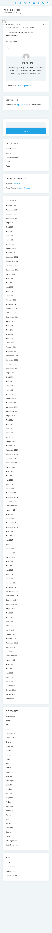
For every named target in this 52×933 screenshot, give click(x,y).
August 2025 (10, 223)
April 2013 (9, 626)
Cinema (8, 729)
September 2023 (12, 317)
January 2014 (11, 587)
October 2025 (11, 214)
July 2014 (9, 561)
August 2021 (10, 415)
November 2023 (12, 308)
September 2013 (12, 604)
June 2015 (9, 536)
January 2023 (11, 351)
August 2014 (10, 557)
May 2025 (9, 235)
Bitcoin (8, 725)
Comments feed (12, 871)
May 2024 (9, 287)
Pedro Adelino (26, 63)
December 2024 (12, 257)
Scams (8, 153)
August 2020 (10, 467)
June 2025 (9, 231)
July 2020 (9, 471)
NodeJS (9, 785)
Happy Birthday (24, 188)
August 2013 (10, 608)
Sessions (9, 828)
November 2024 (12, 261)
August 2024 (10, 274)
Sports (8, 832)
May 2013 (9, 621)
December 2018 (12, 527)
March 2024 (10, 295)
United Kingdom (12, 845)
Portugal (9, 793)
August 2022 (10, 373)
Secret (8, 823)
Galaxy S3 (16, 183)
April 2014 (9, 574)
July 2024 (9, 278)
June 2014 (9, 566)
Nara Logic (10, 780)
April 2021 (9, 433)
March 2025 (10, 244)
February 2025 (11, 248)
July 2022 (9, 377)
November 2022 (12, 360)
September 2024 (12, 270)
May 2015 (9, 540)
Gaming (8, 759)
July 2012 (9, 664)
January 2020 (11, 493)
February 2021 (11, 441)
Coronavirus (10, 733)
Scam (8, 819)
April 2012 (9, 677)
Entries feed (10, 867)
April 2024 (9, 291)
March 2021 (10, 437)
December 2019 (12, 497)
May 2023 (9, 334)
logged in (21, 104)
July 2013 (9, 613)
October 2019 (11, 501)
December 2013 (12, 591)
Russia (8, 815)
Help (7, 763)
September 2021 (12, 411)
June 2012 (9, 668)
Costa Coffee (11, 738)
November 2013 (12, 596)
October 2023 (11, 313)
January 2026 (11, 205)
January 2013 (11, 638)
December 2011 (12, 694)
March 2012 (10, 681)
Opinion (9, 789)
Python (8, 802)
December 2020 (12, 450)
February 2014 (11, 583)
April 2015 (9, 544)
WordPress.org (11, 875)
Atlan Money (10, 716)
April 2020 (9, 484)
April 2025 (9, 240)
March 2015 (10, 548)
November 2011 (12, 698)
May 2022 (9, 385)
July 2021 (9, 420)
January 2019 (11, 523)
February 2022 (11, 398)
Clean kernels (11, 149)
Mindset (9, 776)
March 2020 (10, 488)
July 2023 (9, 325)
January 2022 (11, 403)
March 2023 (10, 343)
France (8, 755)
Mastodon (9, 772)
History (8, 768)
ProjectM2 (10, 798)
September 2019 (12, 506)
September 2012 (12, 656)
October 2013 (11, 600)
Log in (8, 862)
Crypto (8, 742)
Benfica (8, 720)
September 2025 (12, 218)
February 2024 (11, 300)
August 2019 (10, 510)
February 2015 (11, 553)
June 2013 (9, 617)
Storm (8, 162)
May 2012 (9, 673)
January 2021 (11, 445)
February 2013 (11, 634)
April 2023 (9, 338)
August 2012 (10, 660)
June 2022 (9, 381)
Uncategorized (24, 85)
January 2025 (11, 253)
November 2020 (12, 454)
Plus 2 (8, 166)
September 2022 (12, 368)
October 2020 (11, 458)
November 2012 (12, 647)
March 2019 (10, 518)
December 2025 (12, 210)
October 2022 (11, 364)
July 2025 (9, 227)
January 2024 (11, 304)
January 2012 (11, 690)
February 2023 (11, 347)
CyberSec (9, 746)
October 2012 (11, 651)
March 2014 (10, 578)
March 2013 (10, 630)
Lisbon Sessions (12, 157)
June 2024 (9, 283)
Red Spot (9, 806)
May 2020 (9, 480)
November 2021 (12, 407)
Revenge (9, 810)
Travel (8, 836)
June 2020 (9, 476)
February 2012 (11, 686)
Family (8, 750)
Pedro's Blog (11, 9)
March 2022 (10, 394)
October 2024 (11, 265)
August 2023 (10, 321)
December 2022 (12, 355)
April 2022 (9, 390)
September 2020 (12, 463)
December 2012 (12, 643)
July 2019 (9, 514)
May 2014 (9, 570)
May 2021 (9, 428)
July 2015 (9, 531)
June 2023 (9, 330)
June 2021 (9, 424)
